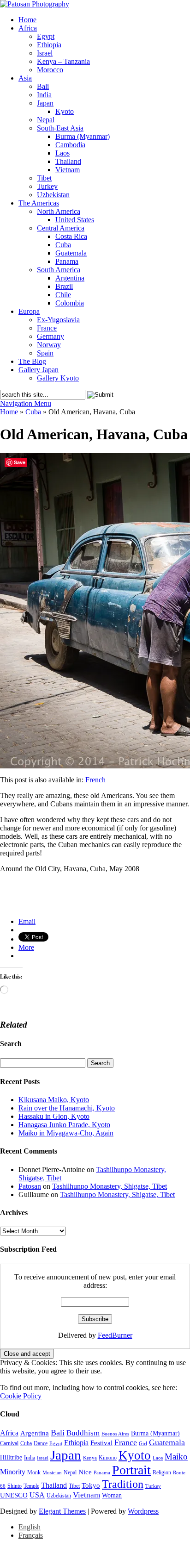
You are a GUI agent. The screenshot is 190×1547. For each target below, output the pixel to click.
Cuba (63, 245)
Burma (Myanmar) (82, 136)
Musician (52, 1472)
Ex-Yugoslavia (58, 320)
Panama (66, 261)
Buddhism (83, 1432)
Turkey (47, 186)
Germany (50, 336)
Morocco (50, 70)
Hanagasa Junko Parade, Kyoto (64, 1125)
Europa (29, 311)
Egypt (45, 36)
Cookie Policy (21, 1396)
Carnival (9, 1443)
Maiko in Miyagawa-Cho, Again (65, 1133)
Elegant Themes (62, 1511)
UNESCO (14, 1495)
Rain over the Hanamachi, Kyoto (66, 1108)
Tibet (44, 178)
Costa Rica (71, 236)
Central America (60, 228)
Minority (12, 1472)
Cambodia (70, 145)
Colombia (69, 303)
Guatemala (71, 253)
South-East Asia (60, 128)
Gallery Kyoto (58, 378)
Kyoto (64, 111)
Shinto (14, 1486)
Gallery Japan (38, 370)
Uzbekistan (53, 195)
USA (37, 1495)
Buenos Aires (115, 1433)
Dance (41, 1443)
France (47, 328)
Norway (49, 345)
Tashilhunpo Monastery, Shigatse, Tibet (109, 1186)
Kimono (108, 1457)
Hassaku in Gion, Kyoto (53, 1116)
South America (58, 270)
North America (58, 211)
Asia (25, 78)
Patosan (29, 1186)
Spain (45, 353)
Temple (31, 1486)
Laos (62, 153)
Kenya (90, 1457)
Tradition (122, 1484)
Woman (112, 1495)
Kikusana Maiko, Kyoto (53, 1100)
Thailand (68, 161)
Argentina (69, 278)
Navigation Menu (25, 403)
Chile (63, 295)
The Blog (32, 361)
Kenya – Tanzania (63, 61)
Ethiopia (49, 45)
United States (74, 220)
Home (27, 20)
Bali (43, 86)
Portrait (131, 1470)
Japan (45, 103)
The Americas (38, 203)
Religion (162, 1472)
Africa (27, 28)
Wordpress (143, 1511)
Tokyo (91, 1485)
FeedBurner (115, 1335)
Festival (101, 1443)
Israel (45, 53)
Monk (34, 1472)
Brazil (64, 286)
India (44, 95)
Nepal (45, 120)
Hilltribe (11, 1457)
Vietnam (67, 170)
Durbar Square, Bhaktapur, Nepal (47, 899)
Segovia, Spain (21, 906)
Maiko (176, 1456)
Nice (85, 1472)
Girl (143, 1443)
